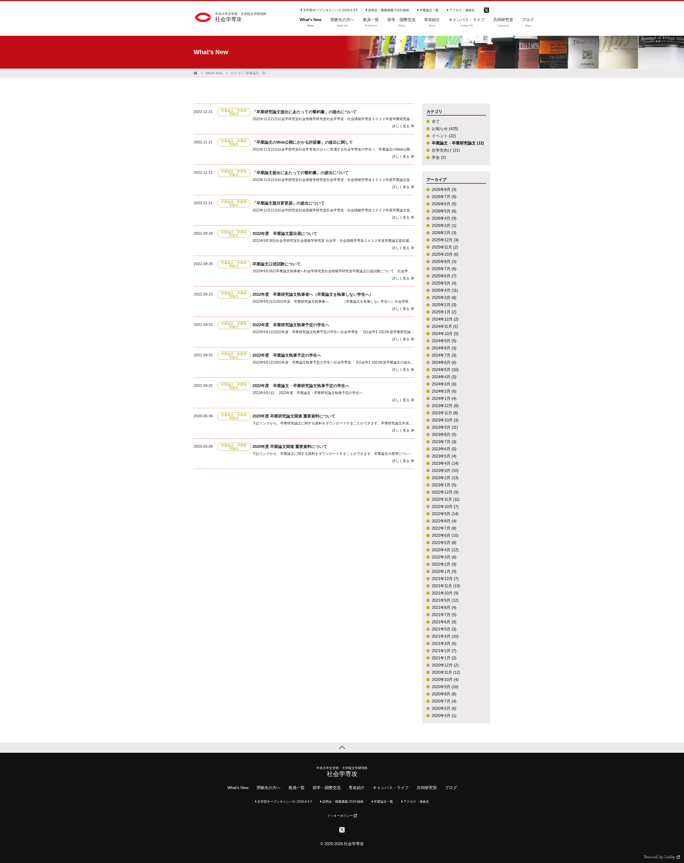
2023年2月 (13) (445, 477)
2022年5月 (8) (444, 542)
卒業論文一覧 (429, 10)
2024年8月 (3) (444, 348)
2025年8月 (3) (444, 261)
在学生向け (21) (446, 150)
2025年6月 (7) (444, 276)
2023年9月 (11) (445, 427)
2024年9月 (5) (444, 340)
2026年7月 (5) (444, 196)
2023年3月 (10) (445, 470)
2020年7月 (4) (444, 701)
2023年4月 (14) (445, 463)
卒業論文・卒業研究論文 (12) (458, 143)
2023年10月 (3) (445, 420)
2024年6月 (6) (444, 362)
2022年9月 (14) (445, 513)
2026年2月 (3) (444, 232)
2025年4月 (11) (445, 290)
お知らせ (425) (445, 128)
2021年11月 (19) (446, 586)
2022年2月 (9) (444, 564)
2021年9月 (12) (445, 600)
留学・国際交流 (327, 787)
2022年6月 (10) (445, 535)
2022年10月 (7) (445, 506)
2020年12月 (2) (445, 665)
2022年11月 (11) (446, 499)
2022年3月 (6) (444, 557)
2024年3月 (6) (444, 384)
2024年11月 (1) (445, 326)
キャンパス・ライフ (391, 787)
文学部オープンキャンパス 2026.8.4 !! (329, 10)
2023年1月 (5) (444, 485)
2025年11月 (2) (445, 247)
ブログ (451, 787)
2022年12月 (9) (445, 492)
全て (436, 121)
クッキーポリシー (340, 816)
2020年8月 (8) (444, 694)
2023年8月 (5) (444, 434)
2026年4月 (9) (444, 218)
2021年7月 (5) (444, 614)
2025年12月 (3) (445, 240)
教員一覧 (297, 787)
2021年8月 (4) (444, 607)
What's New (214, 73)
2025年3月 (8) (444, 297)
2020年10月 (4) (445, 679)
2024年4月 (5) (444, 377)
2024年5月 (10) (445, 369)
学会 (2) (439, 157)
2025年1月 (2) (444, 312)
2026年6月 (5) (444, 204)
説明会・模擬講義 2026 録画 (388, 10)
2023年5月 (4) (444, 456)
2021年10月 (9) (445, 593)
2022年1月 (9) (444, 571)
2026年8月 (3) (444, 189)
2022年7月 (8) (444, 528)
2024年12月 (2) (445, 319)
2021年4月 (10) (445, 636)
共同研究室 (427, 787)
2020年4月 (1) (444, 715)
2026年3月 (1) (444, 225)
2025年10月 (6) (445, 254)
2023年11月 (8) (445, 413)
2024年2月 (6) (444, 391)
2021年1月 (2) (444, 658)
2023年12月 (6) (445, 405)
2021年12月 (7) (445, 578)
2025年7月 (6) (444, 268)
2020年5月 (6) (444, 708)
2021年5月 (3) (444, 629)
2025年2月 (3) (444, 304)
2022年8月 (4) (444, 521)
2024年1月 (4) (444, 398)
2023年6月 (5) (444, 449)
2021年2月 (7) (444, 650)
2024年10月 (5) (445, 333)
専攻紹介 (357, 787)
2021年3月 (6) (444, 643)
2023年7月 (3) (444, 441)
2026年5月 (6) (444, 211)
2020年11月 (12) (446, 672)
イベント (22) (444, 135)
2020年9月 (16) (445, 686)
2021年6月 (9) (444, 622)
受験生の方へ (268, 787)
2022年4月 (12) (445, 549)
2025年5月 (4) (444, 283)
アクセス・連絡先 (461, 10)
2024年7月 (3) (444, 355)
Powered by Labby (660, 857)
